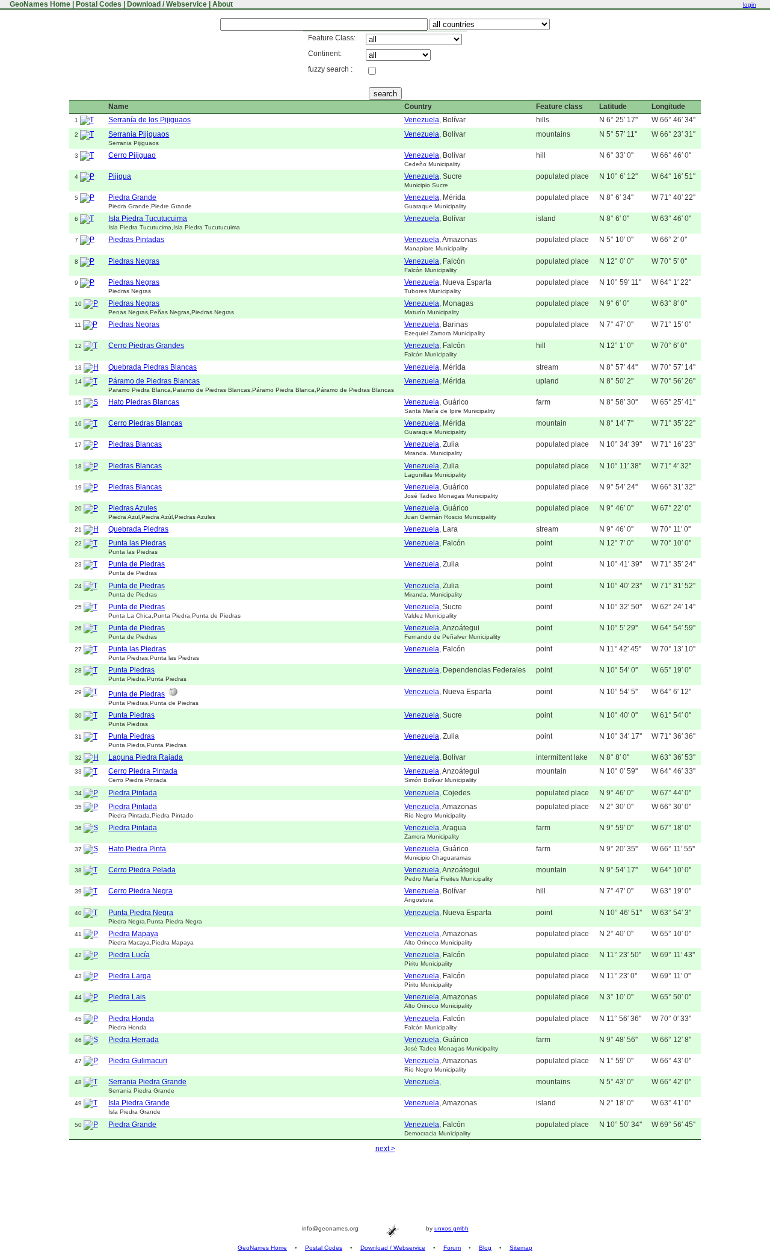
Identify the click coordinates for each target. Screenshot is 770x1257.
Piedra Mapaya (133, 934)
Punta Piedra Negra (140, 912)
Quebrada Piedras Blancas (152, 367)
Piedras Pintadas (136, 239)
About (222, 4)
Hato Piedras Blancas (143, 402)
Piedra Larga (129, 976)
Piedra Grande (132, 197)
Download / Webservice (167, 4)
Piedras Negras (133, 261)
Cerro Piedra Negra (140, 891)
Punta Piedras (131, 670)
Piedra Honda (131, 1018)
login (749, 4)
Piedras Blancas (135, 444)
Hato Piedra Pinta (137, 849)
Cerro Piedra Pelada (142, 870)
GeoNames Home (39, 4)
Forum (452, 1247)
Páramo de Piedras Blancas (154, 381)
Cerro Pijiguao (132, 155)
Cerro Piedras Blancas (145, 423)
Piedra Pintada (132, 793)
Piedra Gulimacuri (137, 1061)
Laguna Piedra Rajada (145, 757)
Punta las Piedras (137, 543)
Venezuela (421, 120)
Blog (485, 1247)
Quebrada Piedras (138, 529)
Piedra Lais (127, 997)
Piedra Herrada (133, 1039)
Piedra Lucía (129, 955)
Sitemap (521, 1247)
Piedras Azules (132, 508)
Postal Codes (99, 4)
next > (385, 1148)
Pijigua (119, 176)
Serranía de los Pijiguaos (149, 120)
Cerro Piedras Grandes (146, 345)
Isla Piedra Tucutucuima (147, 218)
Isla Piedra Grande (139, 1103)
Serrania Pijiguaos (138, 134)
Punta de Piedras (136, 564)
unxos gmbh (451, 1228)
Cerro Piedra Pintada (142, 771)
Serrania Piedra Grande (147, 1082)
